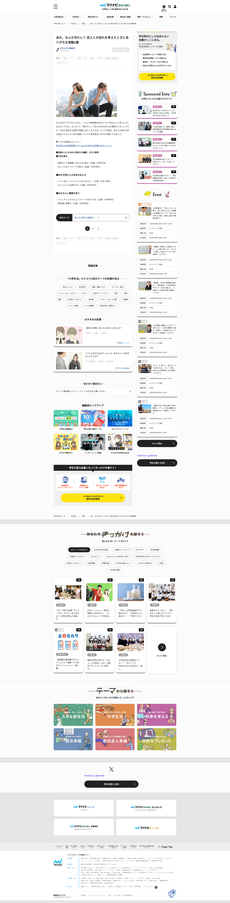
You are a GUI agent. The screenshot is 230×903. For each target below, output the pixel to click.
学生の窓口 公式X (157, 463)
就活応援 (110, 17)
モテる (99, 58)
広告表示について (91, 846)
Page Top (167, 846)
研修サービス (85, 886)
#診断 (88, 333)
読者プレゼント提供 (101, 846)
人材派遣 (83, 878)
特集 (161, 17)
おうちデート (62, 63)
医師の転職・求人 (141, 880)
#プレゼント (95, 556)
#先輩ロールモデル (77, 556)
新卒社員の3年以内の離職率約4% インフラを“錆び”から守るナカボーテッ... (164, 145)
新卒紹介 (119, 878)
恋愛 (83, 23)
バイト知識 (73, 306)
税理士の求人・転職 (87, 880)
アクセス (90, 895)
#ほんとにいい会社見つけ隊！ (117, 556)
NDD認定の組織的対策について (146, 846)
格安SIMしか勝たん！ (108, 306)
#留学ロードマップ (122, 550)
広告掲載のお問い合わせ (113, 846)
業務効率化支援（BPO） (98, 886)
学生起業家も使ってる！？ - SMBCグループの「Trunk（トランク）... (164, 161)
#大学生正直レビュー (124, 563)
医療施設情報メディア (129, 872)
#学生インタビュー (74, 563)
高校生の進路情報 (86, 864)
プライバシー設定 (124, 846)
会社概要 (83, 895)
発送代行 (110, 886)
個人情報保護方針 (127, 895)
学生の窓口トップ (59, 23)
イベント (173, 17)
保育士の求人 (153, 880)
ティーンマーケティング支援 (144, 868)
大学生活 (75, 17)
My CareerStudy (105, 872)
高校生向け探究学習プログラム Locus (105, 864)
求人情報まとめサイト (87, 868)
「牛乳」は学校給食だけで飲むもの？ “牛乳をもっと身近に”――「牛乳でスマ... (131, 613)
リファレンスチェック (149, 886)
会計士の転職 (156, 878)
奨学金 (91, 299)
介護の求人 (84, 883)
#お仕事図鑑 (154, 550)
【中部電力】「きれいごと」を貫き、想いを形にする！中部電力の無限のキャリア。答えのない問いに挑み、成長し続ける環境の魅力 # (164, 213)
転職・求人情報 (132, 858)
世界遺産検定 (126, 870)
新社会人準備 (125, 17)
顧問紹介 (97, 880)
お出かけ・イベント (100, 293)
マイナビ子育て (151, 870)
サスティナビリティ (100, 895)
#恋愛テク (104, 333)
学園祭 (125, 299)
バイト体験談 (89, 306)
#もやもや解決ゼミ (145, 563)
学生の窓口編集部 (67, 48)
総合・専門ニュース (102, 868)
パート (83, 860)
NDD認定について (133, 846)
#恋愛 (96, 333)
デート (72, 58)
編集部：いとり (124, 343)
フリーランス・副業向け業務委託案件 (137, 860)
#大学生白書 (90, 361)
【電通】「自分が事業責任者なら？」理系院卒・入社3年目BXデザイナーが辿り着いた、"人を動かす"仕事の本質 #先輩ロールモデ (164, 288)
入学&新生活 (58, 17)
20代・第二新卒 (110, 878)
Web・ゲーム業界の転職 (96, 878)
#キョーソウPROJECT (79, 550)
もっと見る (157, 443)
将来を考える (93, 17)
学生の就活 (84, 858)
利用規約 (67, 846)
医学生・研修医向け (119, 858)
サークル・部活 (117, 287)
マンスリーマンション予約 (164, 872)
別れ (79, 58)
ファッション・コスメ (67, 293)
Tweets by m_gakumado (147, 455)
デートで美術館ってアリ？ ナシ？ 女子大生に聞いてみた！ (81, 391)
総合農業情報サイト (138, 870)
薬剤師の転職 (107, 880)
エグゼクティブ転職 (144, 878)
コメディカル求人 (128, 880)
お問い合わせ (83, 846)
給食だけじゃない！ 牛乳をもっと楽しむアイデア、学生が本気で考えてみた (161, 613)
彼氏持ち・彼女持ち (111, 58)
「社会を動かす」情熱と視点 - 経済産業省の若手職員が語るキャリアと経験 (164, 129)
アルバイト (168, 858)
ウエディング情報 (114, 870)
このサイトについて (59, 846)
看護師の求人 (117, 880)
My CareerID (116, 872)
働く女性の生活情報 (87, 870)
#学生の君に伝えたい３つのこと (148, 556)
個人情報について (74, 846)
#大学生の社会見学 (101, 550)
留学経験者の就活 (95, 858)
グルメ (84, 293)
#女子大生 (110, 361)
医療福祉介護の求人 (157, 860)
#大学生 (100, 361)
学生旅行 (82, 287)
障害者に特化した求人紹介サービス (113, 860)
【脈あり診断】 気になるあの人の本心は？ (103, 328)
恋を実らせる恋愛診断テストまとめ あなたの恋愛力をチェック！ (84, 146)
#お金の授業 (115, 570)
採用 (109, 895)
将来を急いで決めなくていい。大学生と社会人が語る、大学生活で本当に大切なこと (164, 113)
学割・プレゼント (144, 17)
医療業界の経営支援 (96, 883)
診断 (125, 293)
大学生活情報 (159, 868)
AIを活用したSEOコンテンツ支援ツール (93, 874)
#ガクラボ (139, 550)
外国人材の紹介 (108, 883)
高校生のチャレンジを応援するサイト (122, 868)
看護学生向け (107, 858)
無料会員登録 (93, 498)
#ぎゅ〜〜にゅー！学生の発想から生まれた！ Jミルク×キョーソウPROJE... (98, 613)
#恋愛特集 (91, 563)
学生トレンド (68, 287)
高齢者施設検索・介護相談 (115, 874)
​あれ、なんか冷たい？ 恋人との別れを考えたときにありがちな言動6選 (113, 23)
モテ (85, 58)
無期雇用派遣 (163, 880)
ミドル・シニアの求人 (93, 860)
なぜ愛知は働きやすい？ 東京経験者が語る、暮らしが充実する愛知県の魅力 (164, 178)
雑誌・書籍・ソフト (101, 870)
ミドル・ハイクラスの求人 (154, 858)
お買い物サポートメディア (146, 872)
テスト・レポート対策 (108, 299)
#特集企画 (105, 563)
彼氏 (92, 58)
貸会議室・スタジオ (122, 886)
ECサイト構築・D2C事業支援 (89, 872)
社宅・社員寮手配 (135, 886)
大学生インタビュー (75, 299)
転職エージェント (130, 878)
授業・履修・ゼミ (98, 287)
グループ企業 (116, 895)
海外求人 (141, 858)
